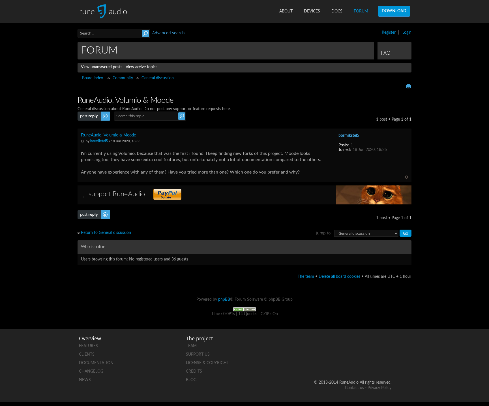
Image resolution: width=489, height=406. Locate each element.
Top (406, 177)
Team (191, 346)
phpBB (224, 300)
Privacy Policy (379, 388)
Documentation (96, 363)
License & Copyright (207, 363)
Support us (198, 354)
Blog (191, 380)
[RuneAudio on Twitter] (365, 345)
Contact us (354, 388)
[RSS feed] (365, 364)
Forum (361, 11)
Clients (87, 354)
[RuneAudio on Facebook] (343, 345)
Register (389, 33)
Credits (194, 371)
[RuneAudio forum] (343, 364)
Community (123, 78)
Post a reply (88, 114)
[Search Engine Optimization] (244, 309)
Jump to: (324, 233)
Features (88, 346)
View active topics (141, 67)
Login (406, 33)
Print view (408, 86)
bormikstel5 (99, 141)
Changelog (91, 371)
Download (394, 11)
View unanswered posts (101, 67)
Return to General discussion (106, 233)
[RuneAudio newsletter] (386, 364)
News (85, 380)
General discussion (157, 78)
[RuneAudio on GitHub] (322, 345)
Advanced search (168, 32)
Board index (92, 78)
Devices (312, 11)
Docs (336, 11)
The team (306, 277)
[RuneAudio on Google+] (386, 345)
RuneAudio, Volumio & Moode (108, 135)
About (286, 11)
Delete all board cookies (339, 277)
